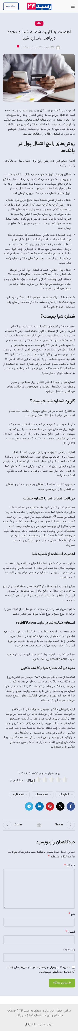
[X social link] (60, 806)
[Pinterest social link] (50, 806)
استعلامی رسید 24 (64, 517)
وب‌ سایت (69, 949)
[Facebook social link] (71, 806)
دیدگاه (69, 865)
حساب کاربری (10, 6)
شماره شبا (17, 120)
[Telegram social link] (29, 806)
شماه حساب (41, 795)
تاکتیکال (30, 1024)
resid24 (50, 47)
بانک (39, 23)
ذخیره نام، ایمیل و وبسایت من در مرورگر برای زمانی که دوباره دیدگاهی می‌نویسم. (40, 969)
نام (72, 914)
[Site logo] (39, 6)
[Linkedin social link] (39, 806)
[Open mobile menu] (73, 6)
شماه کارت (18, 795)
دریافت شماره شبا (48, 682)
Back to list (39, 825)
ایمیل (70, 932)
